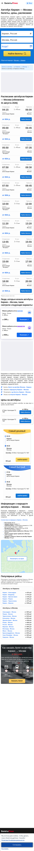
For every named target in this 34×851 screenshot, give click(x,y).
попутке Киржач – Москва (18, 394)
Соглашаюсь (17, 845)
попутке (20, 311)
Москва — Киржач (19, 60)
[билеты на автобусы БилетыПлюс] (7, 831)
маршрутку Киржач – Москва (19, 389)
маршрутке (21, 326)
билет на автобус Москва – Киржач (19, 387)
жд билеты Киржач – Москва (21, 392)
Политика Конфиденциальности (12, 840)
